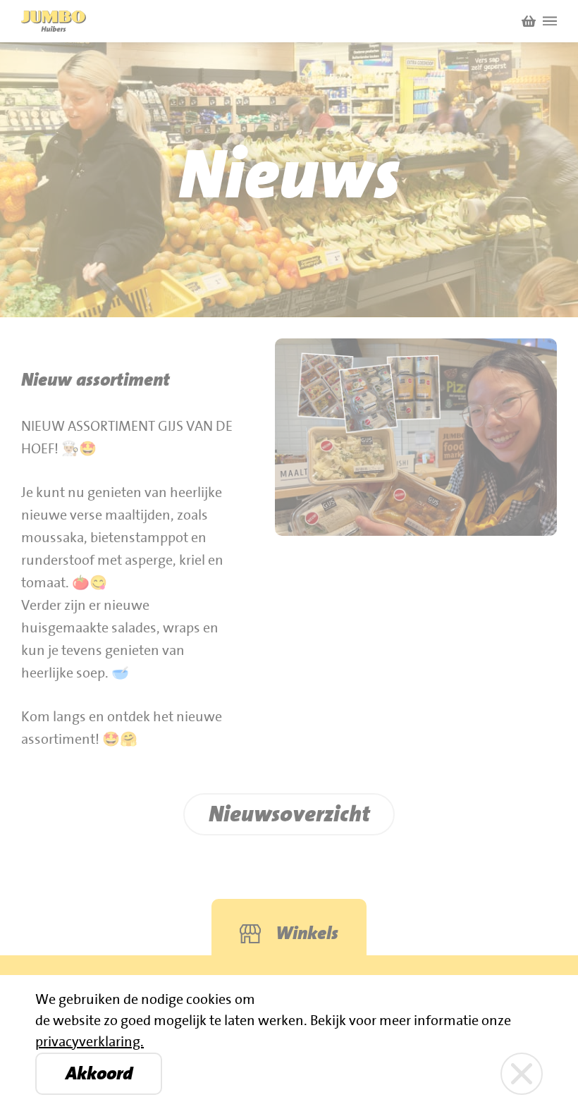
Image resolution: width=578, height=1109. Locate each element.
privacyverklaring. (89, 1042)
